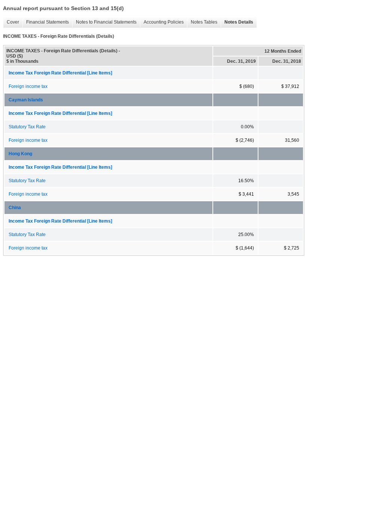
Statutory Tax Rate (27, 127)
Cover (11, 22)
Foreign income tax (28, 86)
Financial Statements (45, 22)
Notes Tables (202, 22)
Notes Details (237, 22)
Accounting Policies (162, 22)
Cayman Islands (26, 100)
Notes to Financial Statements (104, 22)
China (15, 207)
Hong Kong (20, 154)
